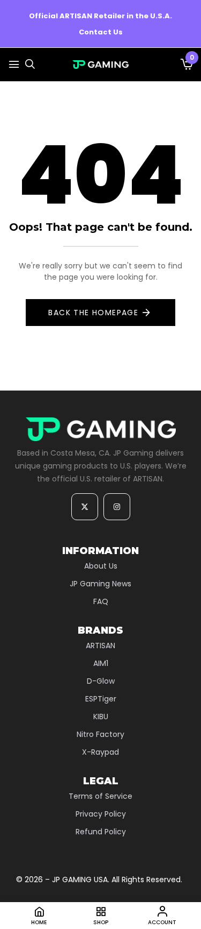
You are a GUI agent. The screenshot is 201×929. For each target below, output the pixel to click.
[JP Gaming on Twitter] (84, 506)
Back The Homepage (93, 312)
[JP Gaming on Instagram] (116, 506)
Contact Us (101, 32)
